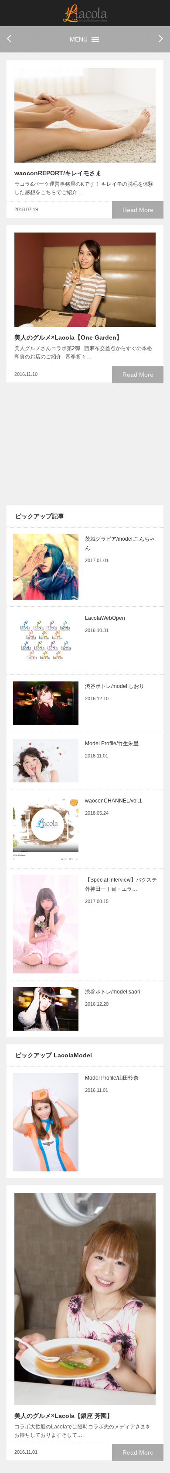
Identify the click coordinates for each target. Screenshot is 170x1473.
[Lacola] (85, 13)
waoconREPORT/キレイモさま (58, 173)
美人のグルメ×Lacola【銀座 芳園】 (63, 1415)
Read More (137, 209)
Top (148, 1450)
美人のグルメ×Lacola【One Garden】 (68, 337)
